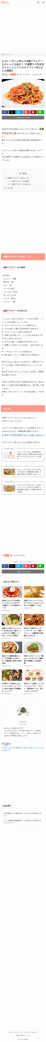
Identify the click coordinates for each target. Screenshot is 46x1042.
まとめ (10, 188)
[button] (5, 112)
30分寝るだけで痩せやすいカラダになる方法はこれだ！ (23, 814)
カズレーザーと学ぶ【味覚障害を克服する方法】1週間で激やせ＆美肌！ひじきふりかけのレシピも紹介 (29, 455)
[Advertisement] (23, 29)
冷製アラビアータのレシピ (18, 178)
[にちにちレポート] (5, 2)
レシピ (13, 74)
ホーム (10, 1032)
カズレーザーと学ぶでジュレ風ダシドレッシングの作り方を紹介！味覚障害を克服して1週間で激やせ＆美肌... (29, 488)
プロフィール (18, 1032)
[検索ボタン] (38, 2)
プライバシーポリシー (31, 1032)
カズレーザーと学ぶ (25, 74)
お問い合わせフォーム (23, 1035)
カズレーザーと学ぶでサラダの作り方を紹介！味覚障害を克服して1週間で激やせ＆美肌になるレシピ (29, 471)
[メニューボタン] (43, 2)
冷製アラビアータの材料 (20, 181)
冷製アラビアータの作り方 (21, 184)
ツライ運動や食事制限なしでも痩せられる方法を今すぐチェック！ (22, 821)
